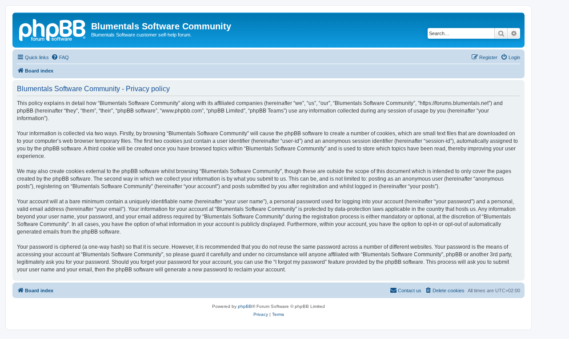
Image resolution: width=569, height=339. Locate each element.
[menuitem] (60, 57)
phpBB (245, 306)
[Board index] (53, 29)
